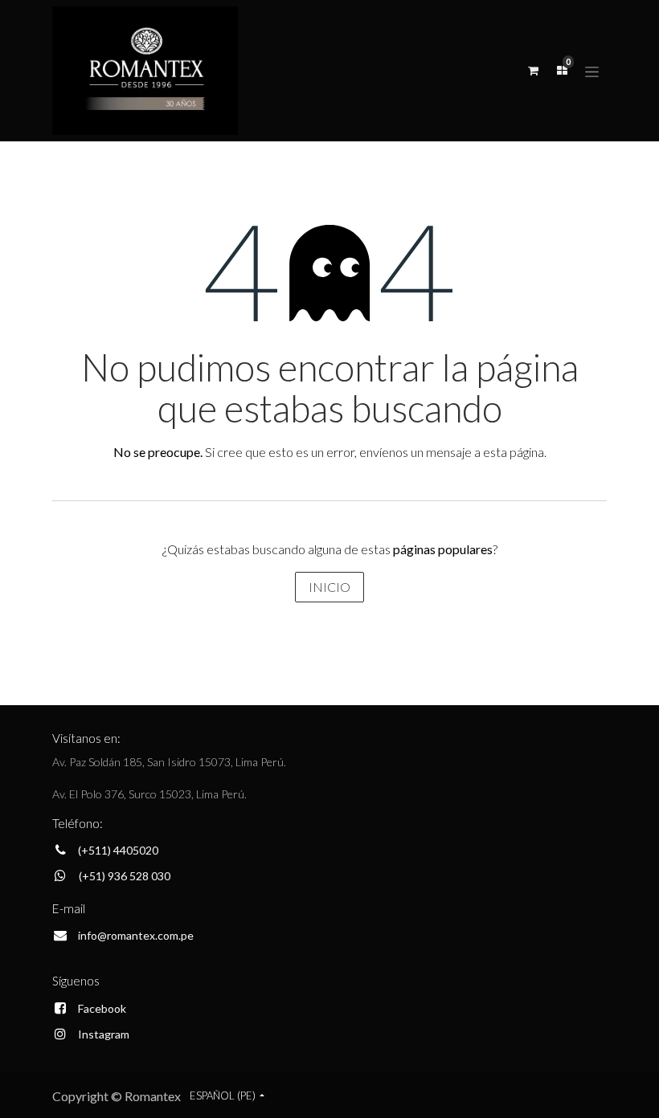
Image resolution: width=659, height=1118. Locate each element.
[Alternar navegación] (592, 70)
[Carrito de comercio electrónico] (532, 70)
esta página (513, 451)
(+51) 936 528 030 (124, 876)
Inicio (329, 586)
